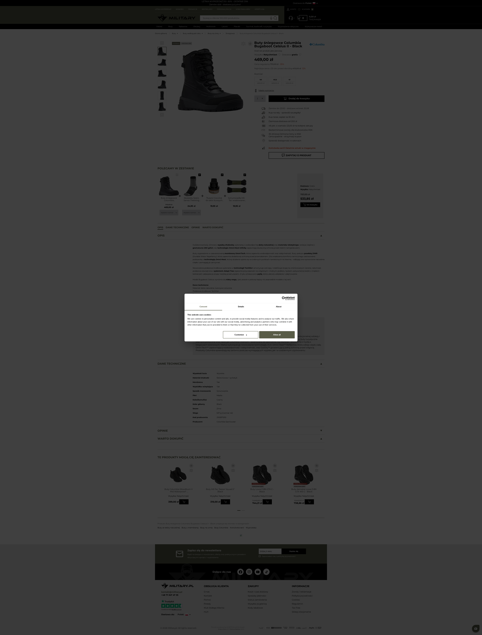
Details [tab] (241, 307)
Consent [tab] (203, 307)
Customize (239, 335)
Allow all (277, 335)
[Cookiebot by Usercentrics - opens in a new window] (284, 298)
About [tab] (278, 307)
